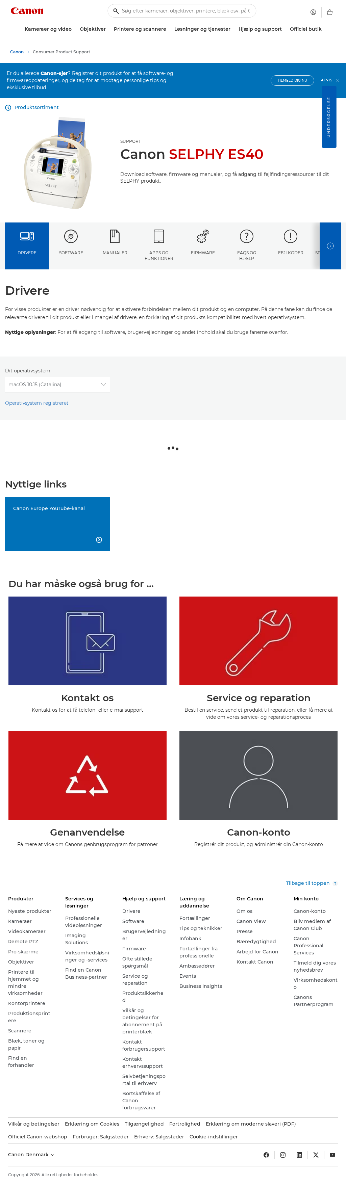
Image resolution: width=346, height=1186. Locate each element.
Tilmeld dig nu (292, 80)
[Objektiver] (108, 29)
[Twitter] (316, 1155)
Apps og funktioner (159, 255)
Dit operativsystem (27, 371)
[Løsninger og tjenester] (233, 29)
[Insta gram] (283, 1155)
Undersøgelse (329, 116)
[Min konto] (313, 12)
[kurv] (329, 12)
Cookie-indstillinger (214, 1137)
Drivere (27, 252)
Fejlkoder (290, 252)
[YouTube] (332, 1155)
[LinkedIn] (299, 1155)
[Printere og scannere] (169, 29)
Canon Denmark (29, 1155)
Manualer (115, 252)
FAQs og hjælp (246, 255)
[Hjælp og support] (284, 29)
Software (71, 252)
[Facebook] (266, 1155)
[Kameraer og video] (74, 29)
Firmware (203, 252)
